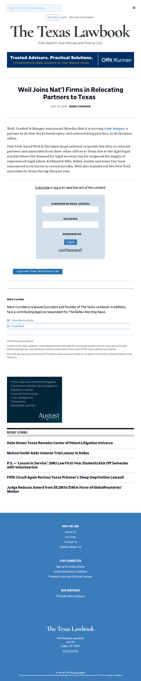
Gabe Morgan (114, 128)
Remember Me (71, 234)
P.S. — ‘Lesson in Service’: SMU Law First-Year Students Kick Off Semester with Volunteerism (67, 465)
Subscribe (53, 17)
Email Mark (17, 326)
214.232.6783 (70, 651)
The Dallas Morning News (70, 596)
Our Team (70, 537)
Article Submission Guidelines (70, 572)
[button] (133, 7)
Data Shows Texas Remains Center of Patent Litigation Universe (60, 443)
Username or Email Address (70, 204)
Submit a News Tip (70, 547)
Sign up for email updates (81, 17)
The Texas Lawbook (70, 34)
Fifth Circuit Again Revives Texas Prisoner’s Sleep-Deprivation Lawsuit (65, 477)
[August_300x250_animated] (34, 422)
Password (71, 219)
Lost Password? (70, 250)
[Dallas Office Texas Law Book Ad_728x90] (70, 67)
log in (57, 188)
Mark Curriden (15, 299)
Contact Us (70, 542)
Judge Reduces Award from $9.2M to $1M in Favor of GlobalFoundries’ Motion (64, 489)
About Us (70, 532)
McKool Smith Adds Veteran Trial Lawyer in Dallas (48, 453)
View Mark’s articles (22, 320)
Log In (63, 17)
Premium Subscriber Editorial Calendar (70, 576)
